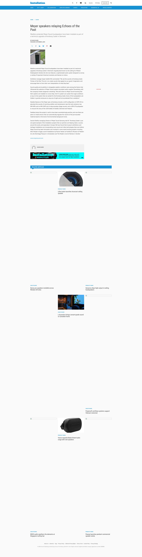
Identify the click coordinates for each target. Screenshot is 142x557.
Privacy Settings (94, 543)
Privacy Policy (61, 543)
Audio (31, 7)
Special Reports (107, 7)
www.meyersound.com (36, 138)
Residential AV (95, 7)
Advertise (52, 543)
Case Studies (33, 285)
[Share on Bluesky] (43, 46)
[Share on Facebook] (36, 46)
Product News (62, 189)
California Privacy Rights (70, 543)
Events (75, 7)
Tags (56, 543)
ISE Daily (97, 3)
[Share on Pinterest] (47, 46)
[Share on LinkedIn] (39, 46)
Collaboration (51, 7)
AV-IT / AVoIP (40, 7)
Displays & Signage (65, 7)
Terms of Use (80, 543)
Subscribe (105, 3)
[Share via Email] (51, 46)
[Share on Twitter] (32, 46)
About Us (46, 543)
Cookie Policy (87, 543)
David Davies (35, 40)
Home (31, 19)
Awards (91, 3)
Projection (84, 7)
